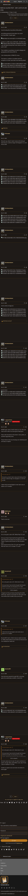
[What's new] (24, 1)
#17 (26, 625)
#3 (26, 116)
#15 (26, 531)
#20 (26, 744)
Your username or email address (9, 825)
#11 (26, 387)
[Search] (26, 1)
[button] (14, 860)
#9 (26, 303)
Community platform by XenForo (14, 891)
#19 (26, 707)
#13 (26, 471)
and (7, 321)
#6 (26, 213)
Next (15, 17)
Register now (19, 843)
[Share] (24, 27)
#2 (26, 82)
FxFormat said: (5, 474)
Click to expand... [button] (14, 590)
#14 (26, 516)
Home (2, 870)
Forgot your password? (6, 835)
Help (2, 868)
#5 (26, 174)
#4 (26, 138)
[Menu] (1, 1)
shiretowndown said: (6, 579)
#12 (26, 427)
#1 (26, 27)
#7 (26, 235)
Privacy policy (4, 865)
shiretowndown (5, 12)
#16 (26, 576)
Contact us (3, 863)
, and (9, 72)
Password (3, 830)
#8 (26, 267)
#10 (26, 348)
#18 (26, 673)
